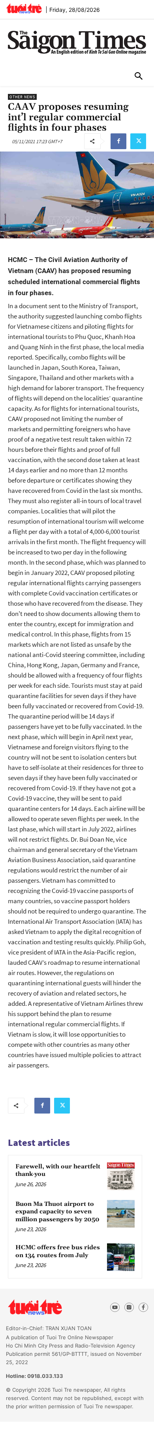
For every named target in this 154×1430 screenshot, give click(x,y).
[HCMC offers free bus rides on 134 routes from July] (121, 1257)
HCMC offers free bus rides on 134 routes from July (57, 1251)
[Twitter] (138, 141)
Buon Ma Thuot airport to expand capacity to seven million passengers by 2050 (57, 1211)
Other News (22, 96)
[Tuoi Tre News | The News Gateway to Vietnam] (24, 8)
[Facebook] (118, 141)
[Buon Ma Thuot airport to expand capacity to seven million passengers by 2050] (121, 1214)
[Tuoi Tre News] (49, 1307)
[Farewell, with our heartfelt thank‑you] (121, 1176)
